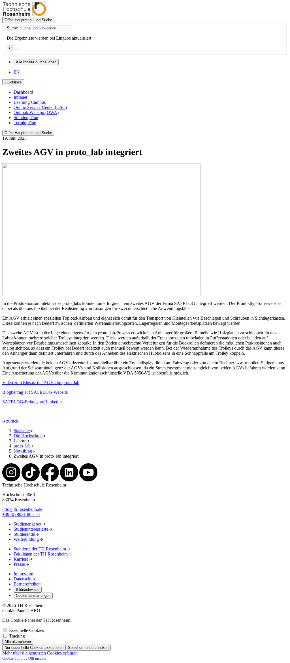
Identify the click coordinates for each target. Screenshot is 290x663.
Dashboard (23, 92)
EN (17, 72)
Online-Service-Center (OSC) (40, 107)
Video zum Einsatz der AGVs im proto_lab (40, 382)
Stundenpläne (26, 117)
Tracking (17, 636)
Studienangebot (28, 524)
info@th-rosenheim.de (22, 509)
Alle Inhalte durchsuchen (36, 62)
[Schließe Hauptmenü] (17, 49)
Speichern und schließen (88, 647)
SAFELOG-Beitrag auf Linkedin (32, 401)
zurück (11, 421)
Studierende (25, 534)
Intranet (20, 97)
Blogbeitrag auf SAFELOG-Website (35, 392)
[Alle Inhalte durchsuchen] (10, 48)
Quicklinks (13, 82)
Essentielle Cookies (26, 630)
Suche (12, 27)
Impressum (23, 573)
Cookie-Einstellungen (33, 595)
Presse (20, 564)
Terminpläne (25, 122)
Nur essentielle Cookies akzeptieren (34, 647)
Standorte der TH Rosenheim (40, 548)
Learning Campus (30, 102)
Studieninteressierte (31, 529)
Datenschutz (25, 578)
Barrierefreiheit (27, 584)
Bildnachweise (27, 589)
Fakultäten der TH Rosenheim (41, 554)
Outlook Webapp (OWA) (36, 112)
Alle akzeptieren (18, 642)
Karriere (21, 559)
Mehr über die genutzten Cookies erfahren (40, 653)
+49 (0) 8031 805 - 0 (21, 514)
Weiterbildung (27, 539)
